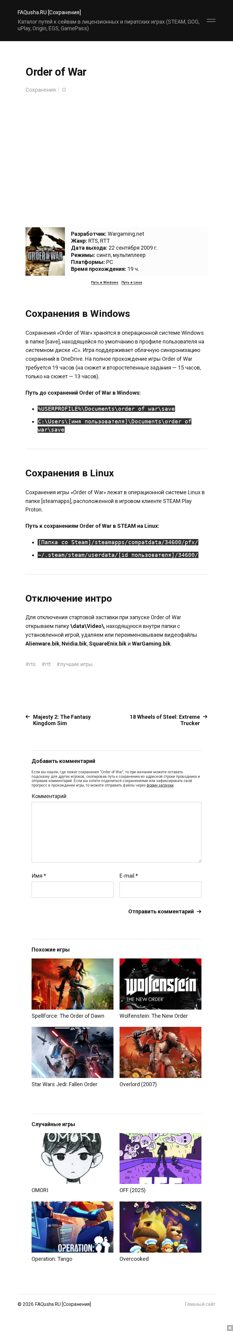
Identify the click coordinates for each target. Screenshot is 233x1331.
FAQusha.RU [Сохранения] (49, 12)
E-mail (129, 876)
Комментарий (49, 796)
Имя (39, 876)
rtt (48, 664)
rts (32, 664)
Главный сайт (200, 1304)
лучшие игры (76, 664)
